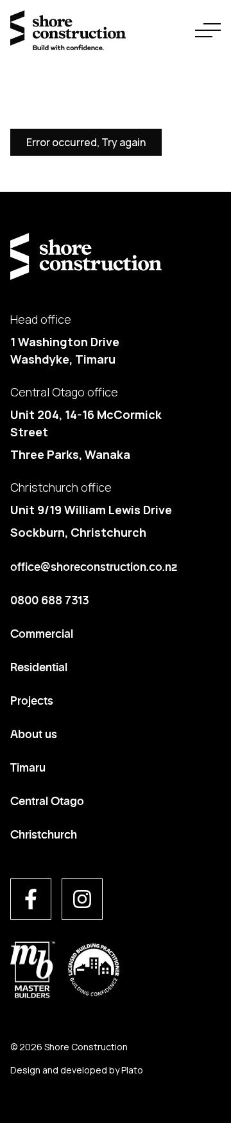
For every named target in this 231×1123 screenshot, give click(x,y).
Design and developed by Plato (76, 1070)
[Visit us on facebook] (30, 899)
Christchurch (43, 833)
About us (33, 733)
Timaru (28, 766)
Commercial (41, 632)
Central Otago (47, 800)
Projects (31, 699)
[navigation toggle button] (208, 30)
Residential (38, 666)
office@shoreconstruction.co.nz (93, 565)
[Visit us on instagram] (82, 899)
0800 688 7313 (49, 599)
